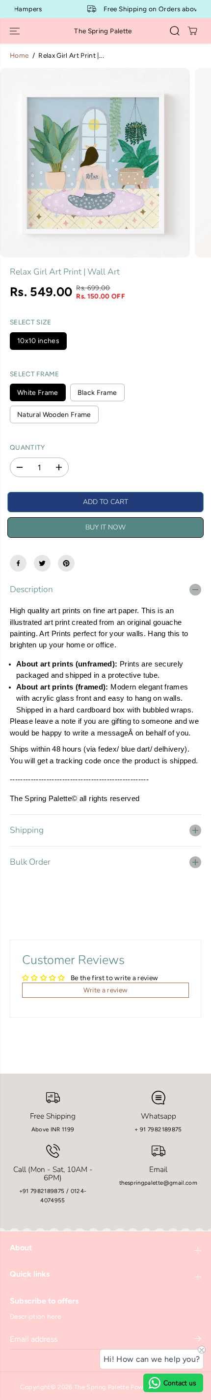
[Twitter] (42, 563)
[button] (16, 31)
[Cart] (192, 31)
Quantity (27, 447)
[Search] (175, 31)
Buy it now (105, 527)
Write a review (105, 990)
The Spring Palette (101, 1387)
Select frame (34, 374)
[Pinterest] (66, 563)
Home (19, 55)
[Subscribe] (197, 1340)
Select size (31, 322)
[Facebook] (18, 563)
